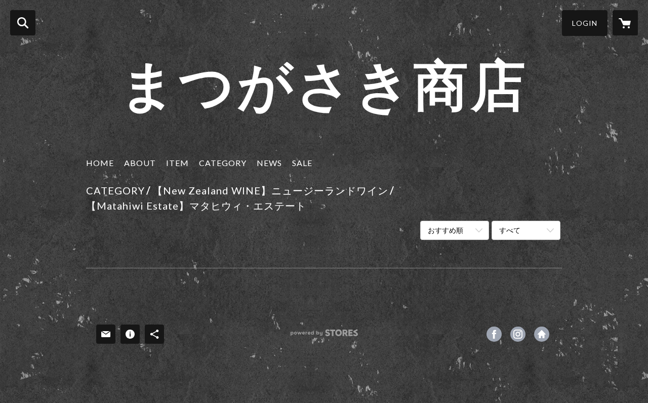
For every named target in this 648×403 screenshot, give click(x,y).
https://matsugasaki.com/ (541, 334)
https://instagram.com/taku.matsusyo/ (517, 334)
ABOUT (140, 163)
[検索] (22, 22)
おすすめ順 (445, 230)
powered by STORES (324, 336)
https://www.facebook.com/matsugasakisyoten (494, 334)
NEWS (269, 163)
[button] (585, 23)
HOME (100, 163)
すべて (509, 230)
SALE (302, 163)
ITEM (177, 163)
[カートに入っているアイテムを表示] (625, 22)
